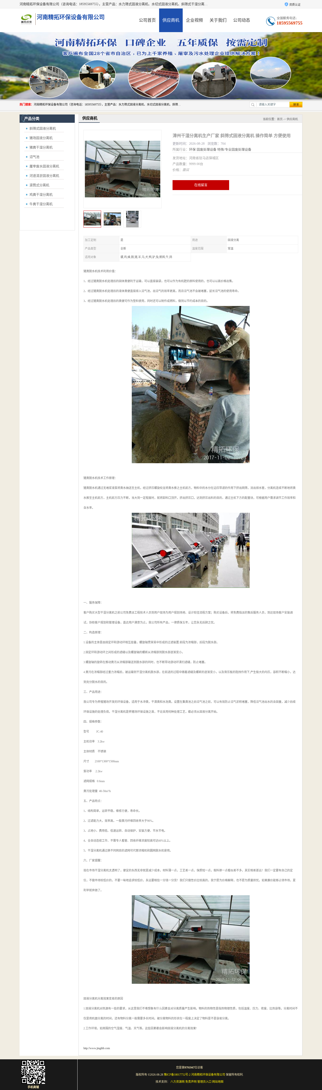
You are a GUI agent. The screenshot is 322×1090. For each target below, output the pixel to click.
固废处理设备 (206, 149)
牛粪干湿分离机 (41, 204)
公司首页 (147, 20)
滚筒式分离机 (39, 185)
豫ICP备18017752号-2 (177, 1074)
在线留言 (200, 185)
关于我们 (218, 20)
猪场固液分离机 (41, 138)
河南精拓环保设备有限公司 (208, 1074)
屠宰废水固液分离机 (44, 166)
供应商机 (170, 20)
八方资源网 (177, 1081)
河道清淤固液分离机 (44, 176)
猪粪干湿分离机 (41, 147)
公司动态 (241, 20)
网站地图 (217, 1081)
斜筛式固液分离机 (42, 128)
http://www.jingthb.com (96, 1048)
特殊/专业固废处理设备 (234, 149)
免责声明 (191, 1081)
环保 (192, 149)
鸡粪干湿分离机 (41, 194)
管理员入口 (204, 1081)
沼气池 (34, 157)
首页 (280, 119)
